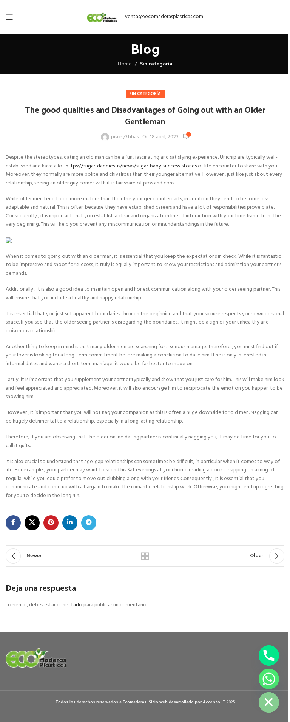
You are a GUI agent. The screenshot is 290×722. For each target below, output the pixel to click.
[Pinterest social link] (51, 522)
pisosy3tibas (125, 137)
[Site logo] (102, 17)
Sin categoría (156, 64)
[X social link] (32, 522)
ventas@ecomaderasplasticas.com (164, 16)
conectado (69, 605)
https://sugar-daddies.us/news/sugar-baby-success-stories (131, 166)
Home (125, 64)
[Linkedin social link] (69, 522)
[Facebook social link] (13, 522)
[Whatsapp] (269, 679)
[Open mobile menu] (9, 17)
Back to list (145, 556)
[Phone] (269, 655)
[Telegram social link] (88, 522)
